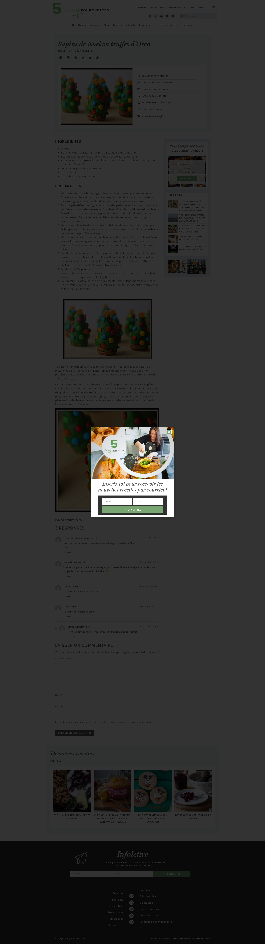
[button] (169, 432)
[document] (132, 472)
